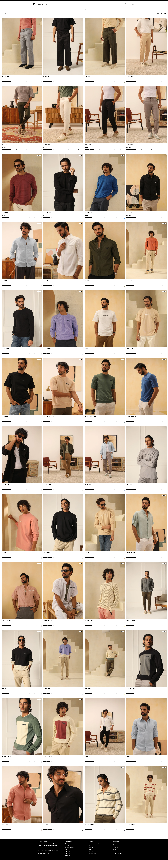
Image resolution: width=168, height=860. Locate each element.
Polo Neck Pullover (89, 824)
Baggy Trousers (5, 76)
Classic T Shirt (88, 348)
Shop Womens (92, 847)
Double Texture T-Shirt (48, 416)
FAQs (90, 849)
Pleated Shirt (88, 756)
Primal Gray (40, 4)
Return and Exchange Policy (70, 847)
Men (83, 4)
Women (87, 4)
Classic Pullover (5, 212)
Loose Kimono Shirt (130, 552)
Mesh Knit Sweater (89, 620)
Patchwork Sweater (131, 688)
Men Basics (85, 9)
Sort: (158, 13)
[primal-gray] (127, 3)
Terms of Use (67, 851)
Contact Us (91, 851)
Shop (79, 4)
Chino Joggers (129, 76)
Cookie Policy (67, 855)
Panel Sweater (5, 688)
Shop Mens (91, 845)
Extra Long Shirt (5, 484)
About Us (93, 4)
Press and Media (92, 853)
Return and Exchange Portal (94, 843)
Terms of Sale (68, 853)
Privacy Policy (67, 845)
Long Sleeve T (129, 484)
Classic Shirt (129, 212)
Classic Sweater (130, 280)
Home (81, 9)
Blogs (66, 849)
